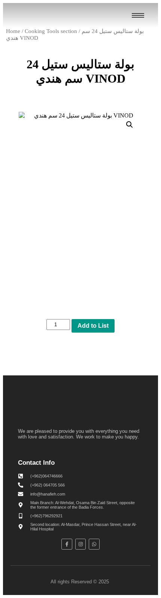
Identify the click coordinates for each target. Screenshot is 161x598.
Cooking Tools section (51, 31)
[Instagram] (80, 544)
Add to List (93, 325)
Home (13, 31)
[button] (129, 124)
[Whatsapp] (94, 544)
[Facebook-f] (66, 544)
